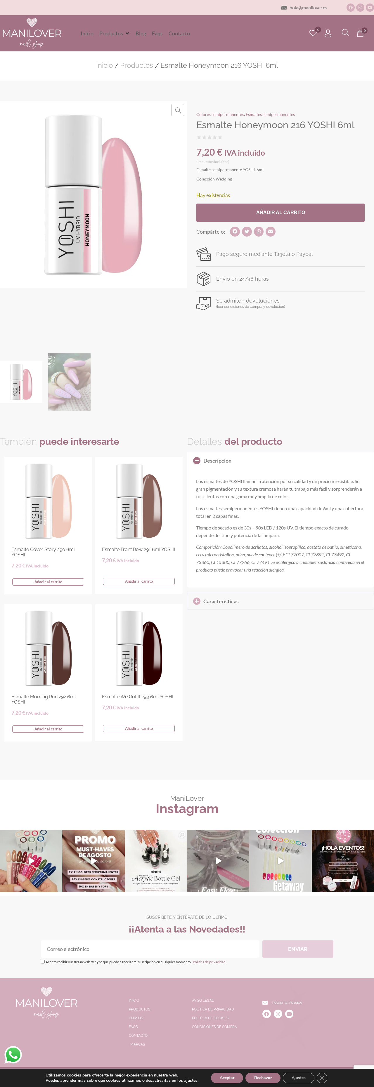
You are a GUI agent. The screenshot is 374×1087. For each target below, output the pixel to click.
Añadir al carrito (280, 212)
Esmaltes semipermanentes (270, 114)
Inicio (104, 65)
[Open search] (345, 33)
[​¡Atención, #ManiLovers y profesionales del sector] (156, 861)
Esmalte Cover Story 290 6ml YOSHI (43, 552)
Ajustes (299, 1078)
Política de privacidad (209, 962)
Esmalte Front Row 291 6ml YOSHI (138, 549)
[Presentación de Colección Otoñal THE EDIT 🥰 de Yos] (31, 861)
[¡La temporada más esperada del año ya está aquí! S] (343, 861)
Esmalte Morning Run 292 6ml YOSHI (43, 699)
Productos (136, 65)
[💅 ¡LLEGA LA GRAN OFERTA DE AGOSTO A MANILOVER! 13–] (93, 861)
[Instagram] (360, 8)
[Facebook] (351, 8)
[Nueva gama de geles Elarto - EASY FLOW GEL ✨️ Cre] (218, 861)
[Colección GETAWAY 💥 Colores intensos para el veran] (280, 861)
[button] (114, 33)
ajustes (191, 1080)
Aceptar (227, 1078)
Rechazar (263, 1078)
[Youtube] (370, 8)
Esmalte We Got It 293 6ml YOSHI (137, 696)
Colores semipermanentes (220, 114)
